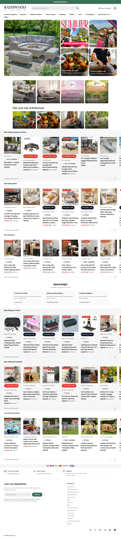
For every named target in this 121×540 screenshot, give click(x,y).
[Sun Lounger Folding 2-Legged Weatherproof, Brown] (89, 145)
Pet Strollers (104, 385)
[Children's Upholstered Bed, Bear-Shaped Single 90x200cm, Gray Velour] (70, 196)
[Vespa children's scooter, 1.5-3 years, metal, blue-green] (12, 426)
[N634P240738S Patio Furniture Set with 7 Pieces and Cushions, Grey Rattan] (31, 145)
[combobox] (55, 8)
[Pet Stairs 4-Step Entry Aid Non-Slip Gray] (70, 374)
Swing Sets (65, 437)
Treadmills (84, 338)
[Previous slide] (110, 179)
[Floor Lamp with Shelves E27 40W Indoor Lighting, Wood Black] (12, 248)
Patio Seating (47, 160)
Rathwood (12, 535)
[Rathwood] (75, 34)
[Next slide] (115, 179)
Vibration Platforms (10, 334)
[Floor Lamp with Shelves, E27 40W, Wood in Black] (51, 248)
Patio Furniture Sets (29, 160)
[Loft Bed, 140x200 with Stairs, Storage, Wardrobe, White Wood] (89, 196)
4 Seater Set (7, 156)
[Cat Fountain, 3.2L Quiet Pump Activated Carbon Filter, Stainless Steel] (89, 374)
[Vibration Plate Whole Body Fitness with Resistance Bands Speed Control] (51, 323)
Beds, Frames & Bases (10, 207)
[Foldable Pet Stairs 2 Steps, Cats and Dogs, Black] (12, 374)
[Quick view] (18, 141)
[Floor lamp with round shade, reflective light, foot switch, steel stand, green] (31, 248)
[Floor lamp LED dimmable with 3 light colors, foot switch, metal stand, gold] (108, 248)
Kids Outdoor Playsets (49, 437)
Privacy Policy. (36, 499)
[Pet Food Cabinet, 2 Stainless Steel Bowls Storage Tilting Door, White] (51, 374)
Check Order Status (13, 473)
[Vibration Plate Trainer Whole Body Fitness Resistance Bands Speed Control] (31, 323)
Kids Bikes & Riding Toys (11, 437)
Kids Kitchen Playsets (87, 437)
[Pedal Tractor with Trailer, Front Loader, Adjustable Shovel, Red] (31, 426)
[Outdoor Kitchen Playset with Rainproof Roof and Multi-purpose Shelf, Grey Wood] (89, 426)
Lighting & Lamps (9, 259)
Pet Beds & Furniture (10, 390)
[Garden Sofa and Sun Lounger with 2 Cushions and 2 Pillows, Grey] (70, 145)
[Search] (77, 8)
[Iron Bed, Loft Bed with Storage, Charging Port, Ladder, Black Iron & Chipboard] (12, 196)
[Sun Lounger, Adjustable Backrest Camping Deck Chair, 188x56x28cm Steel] (108, 145)
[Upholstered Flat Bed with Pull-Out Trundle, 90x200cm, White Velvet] (51, 196)
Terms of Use (26, 499)
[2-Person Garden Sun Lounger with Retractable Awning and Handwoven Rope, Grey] (51, 145)
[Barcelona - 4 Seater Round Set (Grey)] (12, 145)
